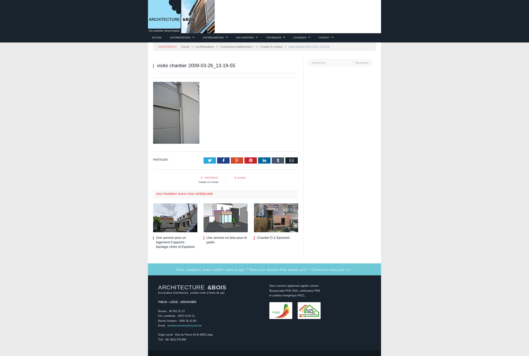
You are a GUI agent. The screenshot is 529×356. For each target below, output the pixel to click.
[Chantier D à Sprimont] (276, 217)
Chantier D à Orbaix (208, 182)
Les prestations (180, 37)
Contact (324, 37)
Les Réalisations (213, 37)
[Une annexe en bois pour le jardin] (226, 217)
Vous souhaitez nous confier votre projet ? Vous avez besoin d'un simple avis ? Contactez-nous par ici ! (264, 269)
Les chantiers (245, 37)
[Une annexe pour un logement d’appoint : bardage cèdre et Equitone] (175, 217)
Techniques (273, 37)
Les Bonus (299, 37)
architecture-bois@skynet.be (184, 325)
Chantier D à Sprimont (273, 237)
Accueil (157, 37)
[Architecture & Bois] (181, 16)
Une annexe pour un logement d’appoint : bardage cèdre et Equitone (175, 242)
